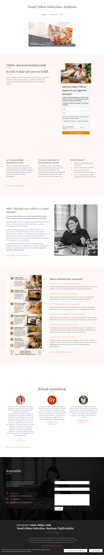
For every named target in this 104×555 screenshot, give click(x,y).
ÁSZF (44, 546)
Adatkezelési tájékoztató (54, 546)
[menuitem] (44, 14)
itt (78, 118)
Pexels (57, 532)
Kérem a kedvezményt (76, 133)
